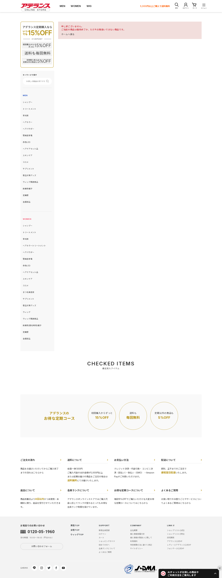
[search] (48, 81)
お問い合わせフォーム (41, 546)
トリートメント (29, 109)
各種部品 (27, 202)
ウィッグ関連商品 (30, 182)
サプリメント (28, 169)
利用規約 (133, 541)
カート (101, 537)
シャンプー (27, 102)
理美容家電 (27, 135)
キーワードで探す (30, 75)
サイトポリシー (136, 548)
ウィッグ (27, 312)
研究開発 (170, 537)
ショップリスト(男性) (176, 534)
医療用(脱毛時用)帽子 (32, 325)
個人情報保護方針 (137, 534)
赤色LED (27, 142)
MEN (25, 95)
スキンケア (27, 155)
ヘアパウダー (28, 129)
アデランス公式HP (174, 541)
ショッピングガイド (107, 541)
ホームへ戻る (68, 34)
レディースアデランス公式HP (179, 545)
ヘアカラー (27, 122)
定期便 (26, 195)
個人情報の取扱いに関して (141, 537)
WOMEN (27, 219)
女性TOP (75, 530)
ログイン (102, 534)
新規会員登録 (104, 530)
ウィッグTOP (77, 534)
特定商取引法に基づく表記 (141, 545)
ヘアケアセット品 (30, 149)
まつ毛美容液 (28, 292)
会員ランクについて (78, 490)
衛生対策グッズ (29, 175)
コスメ (26, 162)
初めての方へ (104, 545)
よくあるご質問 (169, 490)
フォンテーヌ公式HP (175, 548)
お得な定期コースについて (128, 490)
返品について (27, 490)
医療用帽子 (27, 189)
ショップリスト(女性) (176, 530)
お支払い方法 (121, 459)
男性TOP (75, 525)
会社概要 (133, 530)
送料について (74, 459)
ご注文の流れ (27, 459)
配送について (168, 459)
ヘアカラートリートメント (34, 245)
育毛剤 (26, 115)
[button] (189, 573)
